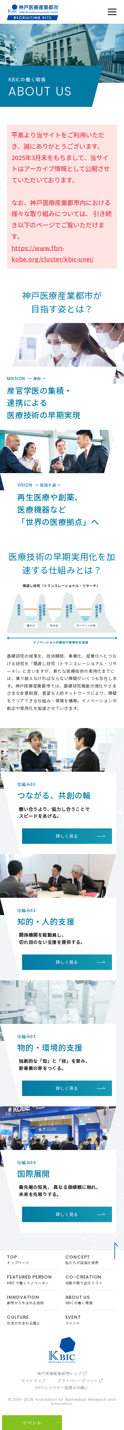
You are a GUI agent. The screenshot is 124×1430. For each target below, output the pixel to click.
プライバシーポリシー (77, 1380)
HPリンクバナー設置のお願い (62, 1387)
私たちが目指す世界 (82, 1259)
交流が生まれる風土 (23, 1320)
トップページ (18, 1259)
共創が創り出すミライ (84, 1279)
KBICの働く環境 (79, 1300)
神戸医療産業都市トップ (59, 1373)
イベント (73, 1320)
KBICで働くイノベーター (29, 1279)
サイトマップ (33, 1380)
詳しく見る (67, 836)
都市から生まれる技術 (25, 1300)
